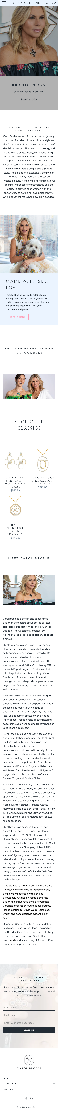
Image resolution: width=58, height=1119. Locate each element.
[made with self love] (29, 244)
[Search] (48, 3)
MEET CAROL (17, 317)
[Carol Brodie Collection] (29, 3)
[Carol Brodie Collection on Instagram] (31, 1098)
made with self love (27, 285)
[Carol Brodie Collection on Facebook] (26, 1098)
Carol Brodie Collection (32, 1107)
